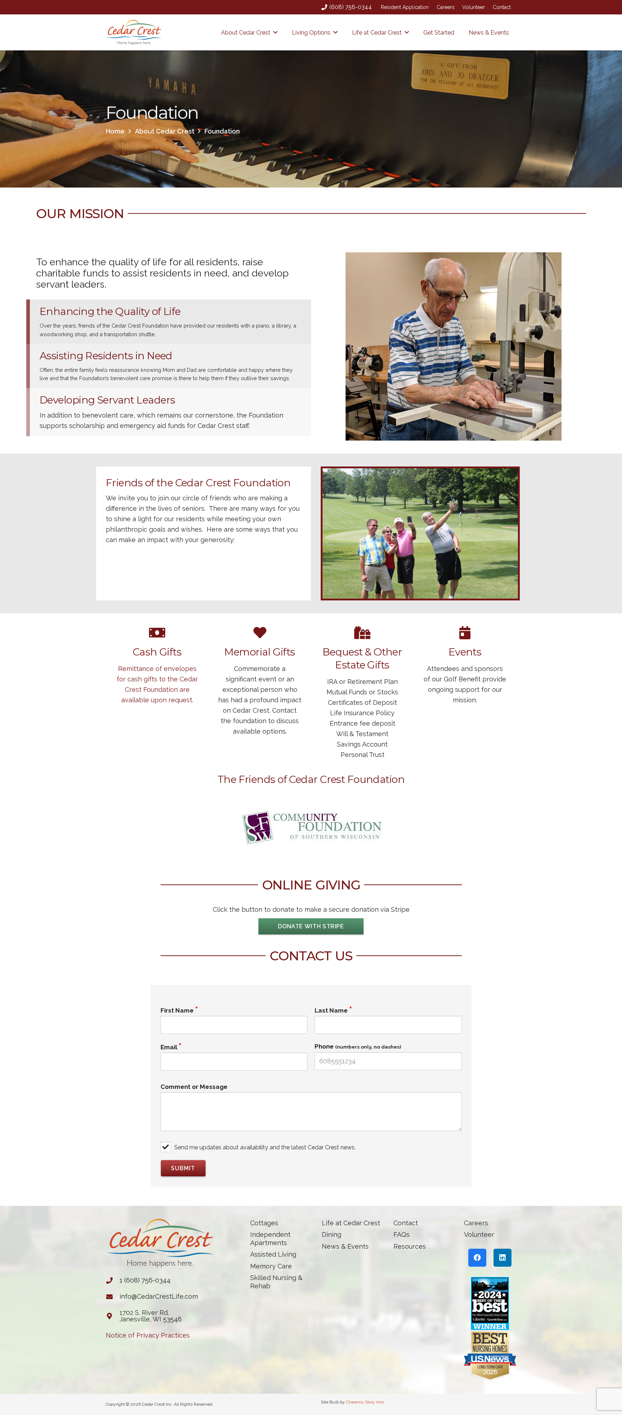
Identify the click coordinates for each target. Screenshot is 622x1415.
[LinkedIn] (502, 1258)
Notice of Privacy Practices (148, 1335)
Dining (331, 1234)
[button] (275, 32)
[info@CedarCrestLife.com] (113, 1296)
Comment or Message (194, 1086)
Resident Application (405, 7)
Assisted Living (273, 1254)
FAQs (401, 1234)
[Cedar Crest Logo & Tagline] (134, 32)
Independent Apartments (270, 1239)
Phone (358, 1046)
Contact (502, 7)
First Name (177, 1010)
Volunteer (473, 7)
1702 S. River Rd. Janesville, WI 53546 (151, 1316)
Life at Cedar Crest (351, 1223)
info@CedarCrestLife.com (159, 1296)
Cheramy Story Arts (365, 1402)
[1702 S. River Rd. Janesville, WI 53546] (113, 1316)
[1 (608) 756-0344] (113, 1280)
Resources (409, 1246)
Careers (446, 7)
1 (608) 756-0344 (145, 1280)
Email (169, 1047)
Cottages (264, 1223)
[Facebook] (477, 1258)
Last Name (331, 1010)
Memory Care (271, 1266)
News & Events (345, 1246)
